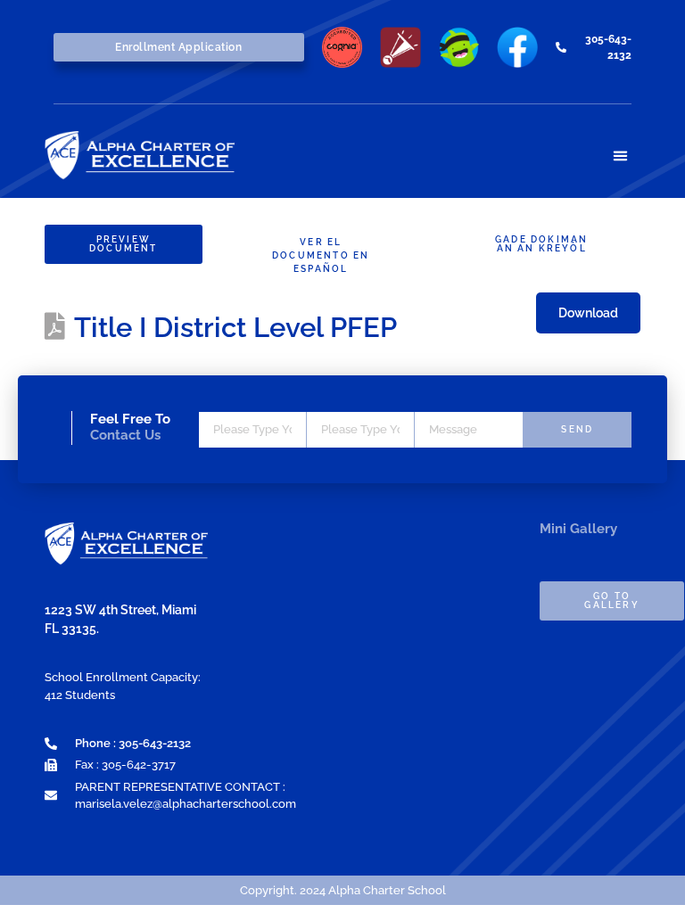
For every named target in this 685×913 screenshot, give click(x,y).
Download (588, 313)
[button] (620, 156)
